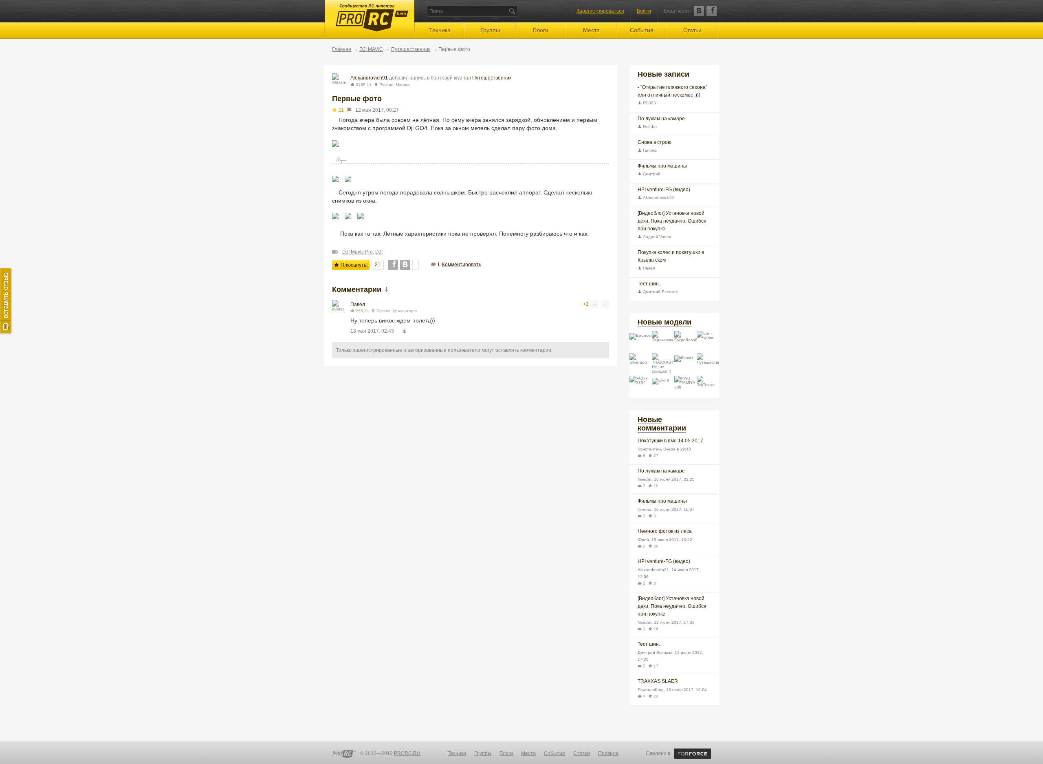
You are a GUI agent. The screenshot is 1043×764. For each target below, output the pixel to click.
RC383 (649, 103)
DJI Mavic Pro (357, 252)
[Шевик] (685, 364)
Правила (608, 753)
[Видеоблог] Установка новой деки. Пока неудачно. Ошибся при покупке (672, 221)
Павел (357, 304)
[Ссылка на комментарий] (404, 330)
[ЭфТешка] (708, 387)
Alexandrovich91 (369, 78)
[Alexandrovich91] (339, 80)
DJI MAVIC (371, 49)
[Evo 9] (663, 387)
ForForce (692, 754)
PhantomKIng (651, 689)
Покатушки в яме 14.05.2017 (670, 441)
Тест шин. (649, 284)
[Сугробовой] (685, 342)
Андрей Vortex (656, 236)
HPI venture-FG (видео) (664, 189)
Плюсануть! (353, 265)
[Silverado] (640, 364)
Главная (341, 49)
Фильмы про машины (662, 166)
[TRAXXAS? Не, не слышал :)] (663, 364)
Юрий (643, 539)
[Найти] (512, 11)
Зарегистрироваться (600, 11)
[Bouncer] (640, 342)
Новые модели (664, 322)
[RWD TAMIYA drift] (685, 387)
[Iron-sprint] (708, 342)
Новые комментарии (662, 423)
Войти (644, 11)
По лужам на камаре (661, 118)
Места (591, 30)
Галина (649, 150)
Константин (649, 449)
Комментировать (461, 264)
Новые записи (663, 74)
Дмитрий (651, 174)
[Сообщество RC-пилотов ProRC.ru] (344, 754)
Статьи (692, 30)
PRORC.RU (407, 753)
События (642, 30)
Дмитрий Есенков (660, 291)
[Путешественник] (708, 364)
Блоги (540, 30)
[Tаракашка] (663, 342)
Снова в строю (654, 142)
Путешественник (410, 49)
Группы (490, 30)
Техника (440, 30)
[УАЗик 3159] (640, 387)
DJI (379, 252)
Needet (649, 126)
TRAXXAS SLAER (658, 681)
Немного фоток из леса (665, 531)
